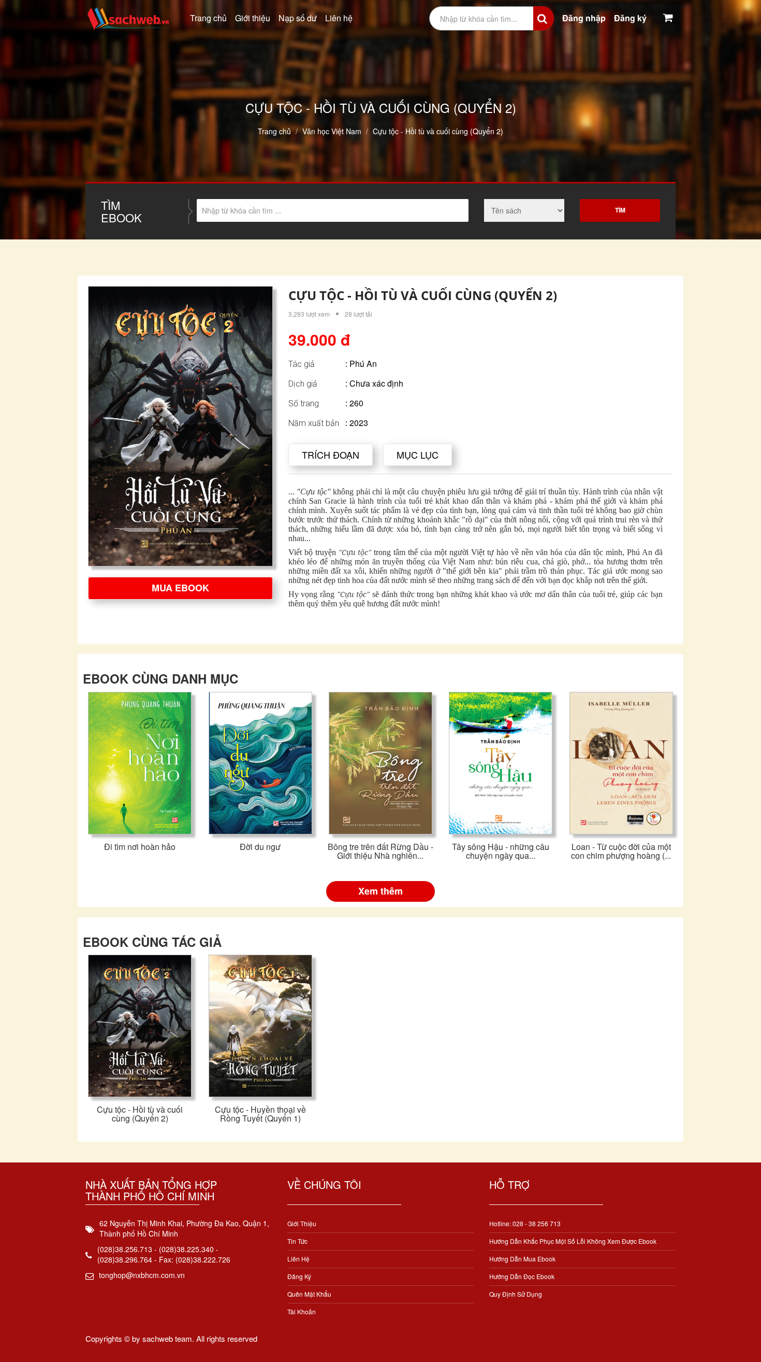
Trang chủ (208, 18)
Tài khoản (301, 1311)
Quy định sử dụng (515, 1293)
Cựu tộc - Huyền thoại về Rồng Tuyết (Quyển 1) (260, 1114)
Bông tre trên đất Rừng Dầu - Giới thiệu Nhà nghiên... (380, 851)
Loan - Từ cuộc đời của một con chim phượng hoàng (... (621, 851)
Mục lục (417, 454)
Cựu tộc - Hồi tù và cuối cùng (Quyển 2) (140, 1114)
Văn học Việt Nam (331, 131)
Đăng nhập (584, 18)
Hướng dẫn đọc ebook (521, 1276)
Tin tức (297, 1241)
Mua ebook (180, 587)
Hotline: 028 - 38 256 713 (525, 1223)
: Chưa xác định (374, 383)
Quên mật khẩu (309, 1293)
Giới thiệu (252, 18)
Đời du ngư (260, 847)
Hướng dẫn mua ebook (522, 1258)
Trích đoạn (330, 454)
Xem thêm (380, 891)
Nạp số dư (298, 18)
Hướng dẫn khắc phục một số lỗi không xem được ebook (572, 1241)
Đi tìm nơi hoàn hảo (139, 847)
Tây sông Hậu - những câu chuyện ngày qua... (500, 851)
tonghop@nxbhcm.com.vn (142, 1275)
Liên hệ (339, 18)
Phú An (363, 364)
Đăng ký (630, 18)
